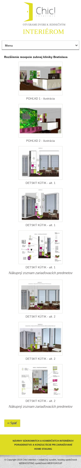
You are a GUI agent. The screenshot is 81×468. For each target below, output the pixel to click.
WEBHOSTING (26, 463)
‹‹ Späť (12, 423)
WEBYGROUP (54, 463)
